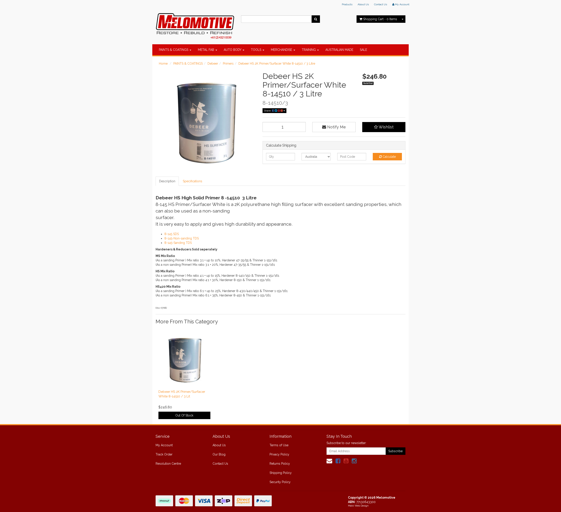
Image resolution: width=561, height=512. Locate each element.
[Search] (315, 19)
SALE (363, 49)
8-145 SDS (171, 234)
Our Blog (219, 454)
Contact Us (380, 4)
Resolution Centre (168, 463)
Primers (228, 63)
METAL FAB (206, 49)
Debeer (213, 63)
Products (347, 4)
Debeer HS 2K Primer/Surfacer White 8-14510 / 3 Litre (276, 63)
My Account (164, 445)
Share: (268, 110)
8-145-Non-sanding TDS (181, 238)
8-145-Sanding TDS (178, 242)
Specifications (192, 181)
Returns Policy (280, 463)
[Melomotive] (195, 25)
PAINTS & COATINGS (174, 49)
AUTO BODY (233, 49)
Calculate (389, 156)
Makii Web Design (358, 505)
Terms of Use (279, 445)
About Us (363, 4)
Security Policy (280, 482)
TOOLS (256, 49)
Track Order (164, 454)
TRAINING (309, 49)
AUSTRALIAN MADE (339, 49)
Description (167, 181)
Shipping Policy (281, 473)
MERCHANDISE (282, 49)
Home (163, 63)
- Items (380, 19)
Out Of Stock (184, 415)
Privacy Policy (279, 454)
